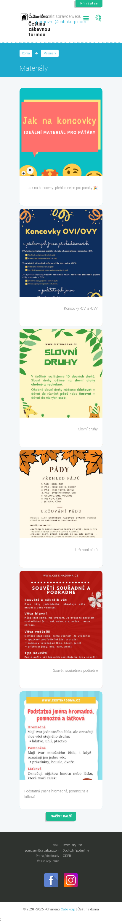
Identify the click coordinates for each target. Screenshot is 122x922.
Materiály (50, 53)
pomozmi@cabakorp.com (61, 21)
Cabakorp (68, 909)
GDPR (67, 856)
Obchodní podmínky (76, 850)
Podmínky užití (73, 845)
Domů (26, 53)
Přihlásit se (89, 3)
